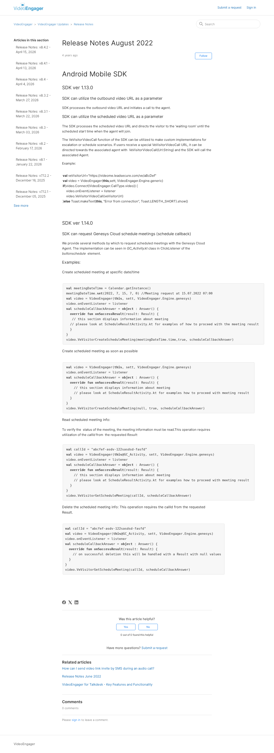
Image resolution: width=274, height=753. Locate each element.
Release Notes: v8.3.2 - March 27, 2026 (33, 97)
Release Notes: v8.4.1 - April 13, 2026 (33, 65)
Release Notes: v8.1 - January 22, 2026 (31, 161)
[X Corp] (70, 602)
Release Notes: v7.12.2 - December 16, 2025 (33, 178)
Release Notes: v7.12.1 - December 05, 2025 (33, 194)
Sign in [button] (251, 7)
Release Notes (83, 24)
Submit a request (229, 7)
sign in (76, 720)
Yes (126, 626)
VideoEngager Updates (53, 24)
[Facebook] (64, 602)
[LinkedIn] (76, 602)
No (148, 626)
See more (21, 205)
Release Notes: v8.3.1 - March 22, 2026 (33, 113)
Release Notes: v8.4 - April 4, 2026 (32, 81)
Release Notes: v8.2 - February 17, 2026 (32, 145)
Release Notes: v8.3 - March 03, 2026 (32, 129)
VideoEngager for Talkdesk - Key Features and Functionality (107, 684)
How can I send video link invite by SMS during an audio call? (108, 668)
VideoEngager (23, 24)
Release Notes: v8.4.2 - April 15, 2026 (33, 49)
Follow (203, 55)
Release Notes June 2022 (81, 676)
